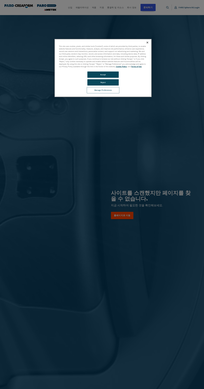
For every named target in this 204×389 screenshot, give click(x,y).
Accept (103, 74)
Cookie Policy (121, 66)
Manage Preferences (103, 90)
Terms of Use (136, 66)
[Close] (147, 42)
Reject (103, 82)
